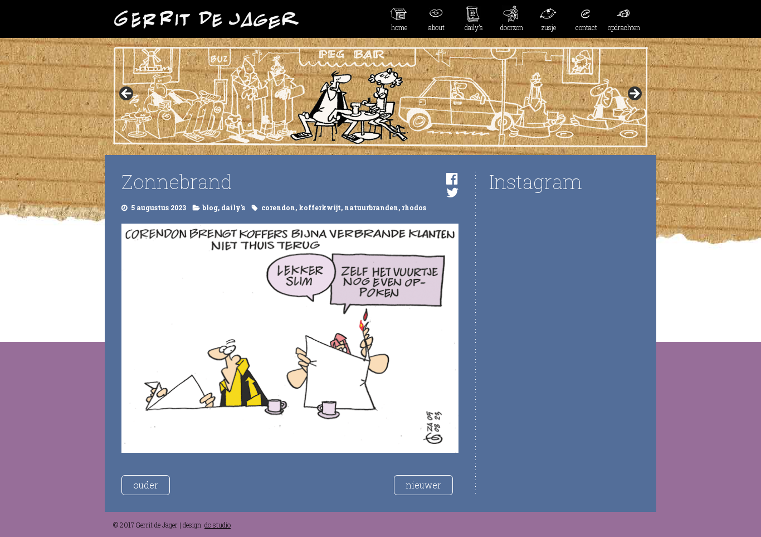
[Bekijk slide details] (380, 97)
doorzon (511, 27)
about (436, 27)
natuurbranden (371, 207)
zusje (549, 27)
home (399, 27)
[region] (380, 97)
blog (210, 207)
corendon (278, 207)
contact (586, 27)
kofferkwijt (320, 207)
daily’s (474, 27)
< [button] (127, 94)
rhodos (414, 207)
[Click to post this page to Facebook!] (452, 178)
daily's (233, 207)
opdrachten (624, 27)
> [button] (634, 94)
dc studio (217, 524)
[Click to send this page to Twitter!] (452, 192)
